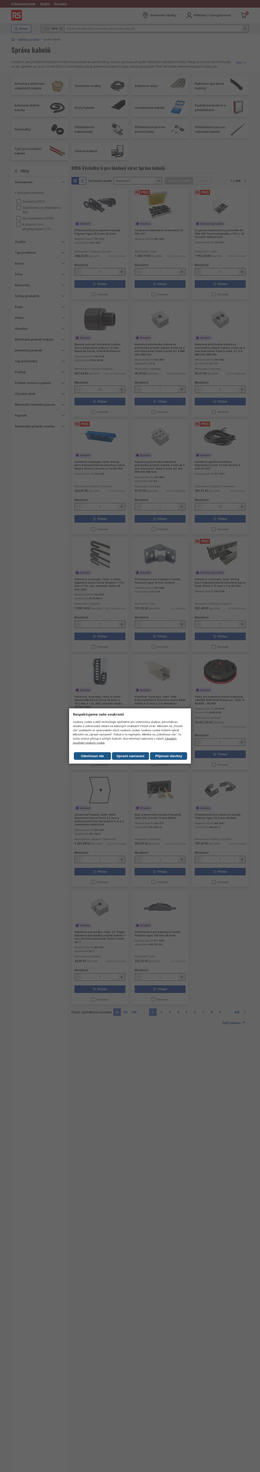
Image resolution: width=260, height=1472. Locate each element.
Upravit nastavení (130, 756)
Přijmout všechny (168, 756)
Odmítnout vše (92, 756)
